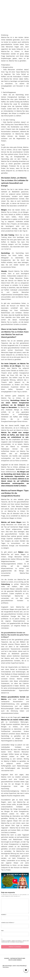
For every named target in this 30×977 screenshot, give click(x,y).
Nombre (4, 914)
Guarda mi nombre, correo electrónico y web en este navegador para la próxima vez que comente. (15, 941)
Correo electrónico (8, 922)
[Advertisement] (15, 17)
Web (2, 930)
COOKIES (7, 958)
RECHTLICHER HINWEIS (15, 960)
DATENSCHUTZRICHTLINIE (17, 958)
